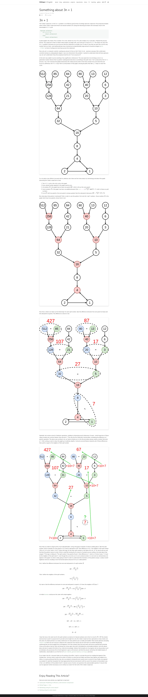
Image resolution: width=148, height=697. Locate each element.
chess (85, 2)
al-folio (79, 695)
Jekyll (75, 695)
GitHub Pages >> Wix (45, 685)
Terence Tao (42, 642)
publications (66, 2)
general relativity (76, 652)
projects (73, 2)
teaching (93, 2)
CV (89, 2)
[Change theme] (108, 2)
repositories (79, 2)
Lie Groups (84, 652)
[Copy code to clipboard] (107, 31)
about (56, 2)
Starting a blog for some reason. (47, 690)
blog (60, 2)
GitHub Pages (92, 695)
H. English (45, 2)
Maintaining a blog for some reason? (48, 687)
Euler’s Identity (67, 652)
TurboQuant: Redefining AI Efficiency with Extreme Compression (56, 683)
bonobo (46, 594)
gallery (99, 2)
